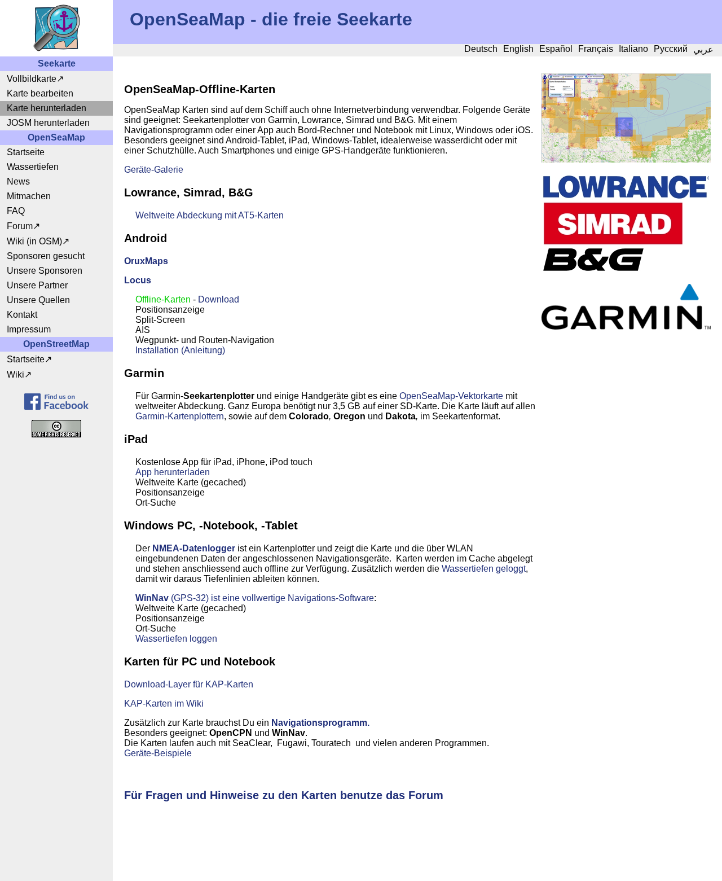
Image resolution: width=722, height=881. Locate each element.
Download (218, 299)
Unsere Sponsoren (44, 270)
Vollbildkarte (31, 79)
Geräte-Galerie (153, 169)
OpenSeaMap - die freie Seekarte (271, 19)
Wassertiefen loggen (176, 638)
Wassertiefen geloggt (484, 568)
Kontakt (22, 314)
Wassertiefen (33, 167)
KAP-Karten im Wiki (164, 703)
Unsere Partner (37, 285)
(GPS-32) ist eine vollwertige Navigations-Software (254, 598)
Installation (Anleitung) (180, 350)
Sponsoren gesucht (46, 256)
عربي (703, 49)
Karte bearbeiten (40, 93)
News (18, 181)
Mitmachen (29, 196)
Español (556, 49)
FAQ (16, 211)
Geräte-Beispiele (158, 753)
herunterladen (182, 472)
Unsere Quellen (38, 300)
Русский (671, 49)
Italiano (633, 49)
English (518, 49)
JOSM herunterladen (48, 123)
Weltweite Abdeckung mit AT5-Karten (209, 215)
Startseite (26, 152)
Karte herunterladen (46, 108)
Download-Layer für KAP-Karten (188, 684)
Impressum (29, 329)
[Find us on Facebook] (56, 401)
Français (595, 49)
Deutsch (481, 49)
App (144, 472)
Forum (20, 226)
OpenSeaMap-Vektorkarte (451, 396)
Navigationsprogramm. (320, 722)
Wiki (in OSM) (34, 241)
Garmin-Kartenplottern (179, 416)
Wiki (15, 374)
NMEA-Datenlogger (193, 548)
